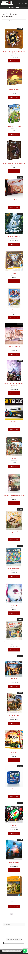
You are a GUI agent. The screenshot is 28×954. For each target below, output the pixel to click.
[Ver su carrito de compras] (19, 3)
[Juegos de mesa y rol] (7, 3)
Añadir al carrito (14, 61)
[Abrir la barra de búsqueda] (16, 3)
